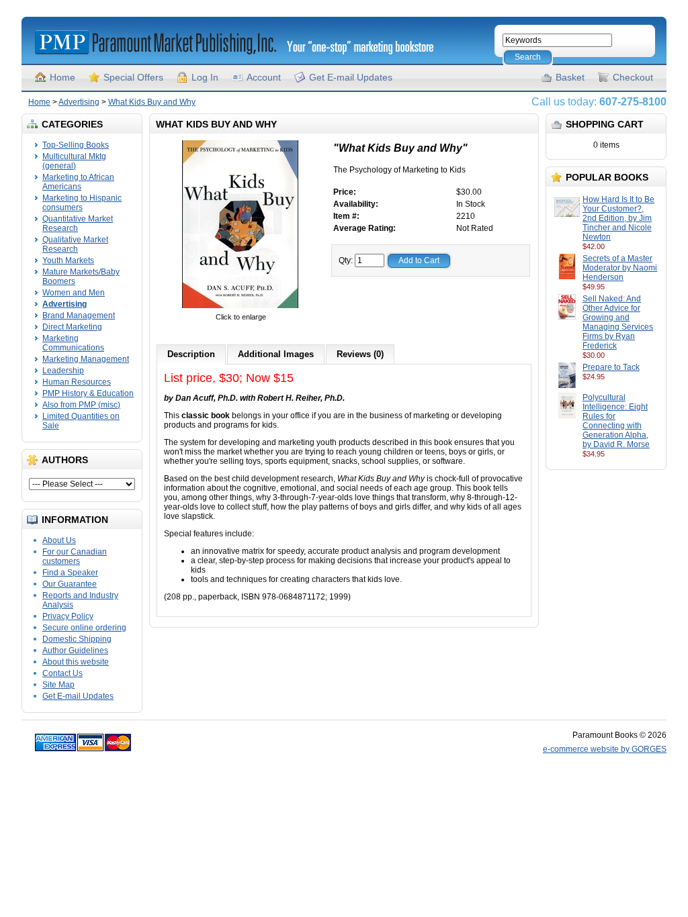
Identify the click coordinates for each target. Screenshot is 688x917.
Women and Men (73, 292)
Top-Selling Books (75, 145)
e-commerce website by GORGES (604, 749)
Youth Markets (68, 260)
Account (264, 77)
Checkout (633, 77)
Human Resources (76, 382)
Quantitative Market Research (77, 223)
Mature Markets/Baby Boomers (81, 276)
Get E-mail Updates (350, 77)
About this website (75, 662)
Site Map (58, 684)
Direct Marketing (72, 327)
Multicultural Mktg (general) (74, 161)
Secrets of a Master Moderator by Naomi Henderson (620, 268)
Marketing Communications (73, 343)
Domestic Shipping (77, 639)
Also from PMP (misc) (81, 404)
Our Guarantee (69, 584)
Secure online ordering (84, 627)
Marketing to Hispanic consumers (82, 202)
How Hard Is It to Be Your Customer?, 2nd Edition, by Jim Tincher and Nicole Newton (618, 218)
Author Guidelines (75, 650)
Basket (570, 77)
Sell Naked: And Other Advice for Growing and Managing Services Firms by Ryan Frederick (618, 322)
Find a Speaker (70, 572)
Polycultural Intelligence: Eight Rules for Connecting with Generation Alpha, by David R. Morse (616, 421)
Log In (204, 77)
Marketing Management (85, 359)
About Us (59, 540)
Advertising (78, 102)
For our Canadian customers (74, 556)
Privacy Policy (67, 616)
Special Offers (133, 77)
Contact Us (62, 673)
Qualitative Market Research (75, 244)
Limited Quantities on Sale (81, 421)
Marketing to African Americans (78, 182)
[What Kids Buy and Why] (241, 307)
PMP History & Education (88, 393)
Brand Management (78, 315)
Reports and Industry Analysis (80, 600)
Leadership (63, 370)
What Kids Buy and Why (152, 102)
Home (62, 77)
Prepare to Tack (611, 367)
